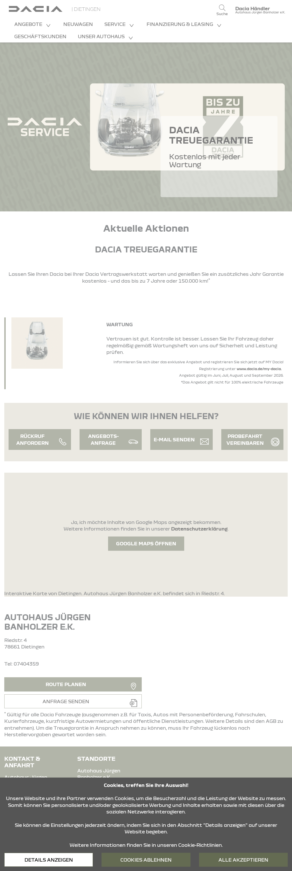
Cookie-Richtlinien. (200, 845)
